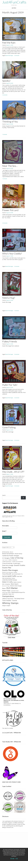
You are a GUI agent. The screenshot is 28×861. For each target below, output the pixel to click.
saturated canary (15, 590)
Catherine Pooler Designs (10, 555)
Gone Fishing (9, 427)
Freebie (15, 572)
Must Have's (14, 584)
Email (4, 531)
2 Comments (16, 55)
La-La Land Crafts (9, 576)
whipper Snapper (6, 605)
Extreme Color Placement (7, 572)
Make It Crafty (7, 582)
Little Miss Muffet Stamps (9, 580)
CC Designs (6, 558)
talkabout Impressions (7, 598)
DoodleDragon (16, 563)
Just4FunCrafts (14, 2)
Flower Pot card (10, 210)
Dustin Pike (6, 567)
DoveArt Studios (19, 565)
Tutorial (14, 600)
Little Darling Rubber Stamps (8, 578)
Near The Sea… (10, 165)
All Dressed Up (5, 552)
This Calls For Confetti (7, 728)
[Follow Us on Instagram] (15, 859)
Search (4, 495)
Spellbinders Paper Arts (8, 594)
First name (5, 526)
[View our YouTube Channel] (13, 859)
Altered (11, 552)
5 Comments (16, 486)
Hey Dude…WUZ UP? (13, 471)
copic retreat (4, 560)
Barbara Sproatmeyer (8, 553)
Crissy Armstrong (7, 563)
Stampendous (8, 596)
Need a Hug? (8, 297)
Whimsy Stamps (10, 603)
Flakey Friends (9, 341)
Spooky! (6, 80)
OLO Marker (12, 588)
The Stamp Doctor (19, 598)
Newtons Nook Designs (16, 586)
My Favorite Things (5, 585)
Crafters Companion (12, 560)
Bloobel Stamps (18, 553)
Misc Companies (6, 584)
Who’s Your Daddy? (12, 253)
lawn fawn (19, 576)
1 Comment (4, 134)
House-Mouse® (6, 574)
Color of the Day (16, 558)
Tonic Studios (6, 600)
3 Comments (4, 95)
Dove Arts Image (7, 565)
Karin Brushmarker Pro (17, 574)
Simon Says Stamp (6, 592)
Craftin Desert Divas (6, 561)
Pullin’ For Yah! (9, 384)
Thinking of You (10, 121)
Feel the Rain (8, 42)
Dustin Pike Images (9, 55)
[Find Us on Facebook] (11, 859)
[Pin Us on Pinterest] (17, 859)
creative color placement (17, 561)
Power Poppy (6, 590)
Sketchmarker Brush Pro (18, 592)
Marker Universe (17, 582)
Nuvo (4, 588)
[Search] (23, 498)
